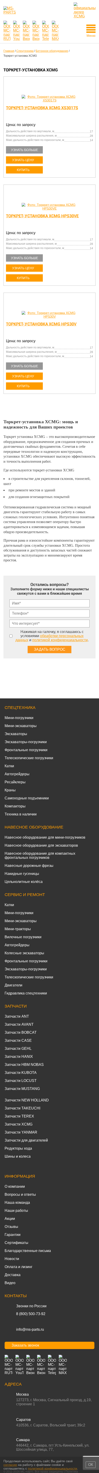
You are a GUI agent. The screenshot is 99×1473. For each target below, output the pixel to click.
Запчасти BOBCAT (21, 1032)
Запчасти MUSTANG (22, 1089)
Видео (10, 1283)
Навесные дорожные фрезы (29, 866)
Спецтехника (20, 707)
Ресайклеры (15, 782)
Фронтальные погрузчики (26, 750)
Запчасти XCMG (18, 1124)
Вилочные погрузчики (23, 937)
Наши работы (16, 1211)
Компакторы (15, 806)
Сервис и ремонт (25, 894)
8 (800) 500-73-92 (30, 1314)
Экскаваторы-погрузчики (26, 742)
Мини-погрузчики (19, 718)
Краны (10, 790)
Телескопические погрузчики (29, 758)
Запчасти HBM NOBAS (24, 1065)
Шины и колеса (18, 1156)
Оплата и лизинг (18, 1267)
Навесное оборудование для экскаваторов (41, 845)
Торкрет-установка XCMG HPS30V (41, 324)
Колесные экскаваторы (24, 953)
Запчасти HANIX (19, 1057)
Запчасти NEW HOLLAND (27, 1100)
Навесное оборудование (34, 827)
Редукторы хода (18, 1148)
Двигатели (13, 985)
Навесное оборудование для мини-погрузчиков (45, 837)
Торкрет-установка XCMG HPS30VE (42, 215)
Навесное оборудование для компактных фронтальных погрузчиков (40, 855)
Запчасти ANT (17, 1016)
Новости (12, 1259)
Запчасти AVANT (19, 1024)
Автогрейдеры (17, 774)
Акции (10, 1219)
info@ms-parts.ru (30, 1329)
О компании (15, 1186)
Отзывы (11, 1227)
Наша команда (17, 1202)
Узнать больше (24, 150)
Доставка (12, 1275)
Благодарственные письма (28, 1251)
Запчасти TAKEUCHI (22, 1108)
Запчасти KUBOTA (21, 1073)
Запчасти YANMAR (21, 1132)
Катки (9, 766)
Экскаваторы (16, 734)
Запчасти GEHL (18, 1048)
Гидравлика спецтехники (26, 993)
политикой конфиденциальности (60, 640)
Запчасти (16, 1006)
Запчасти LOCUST (21, 1081)
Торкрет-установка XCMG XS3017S (42, 107)
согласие (10, 1465)
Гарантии (12, 1235)
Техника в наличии (21, 814)
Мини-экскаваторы (21, 726)
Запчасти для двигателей (26, 1140)
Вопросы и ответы (20, 1194)
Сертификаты (16, 1243)
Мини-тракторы (18, 929)
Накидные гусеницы (22, 874)
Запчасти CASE (18, 1040)
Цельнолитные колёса (24, 882)
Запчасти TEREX (19, 1116)
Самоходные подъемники (27, 798)
